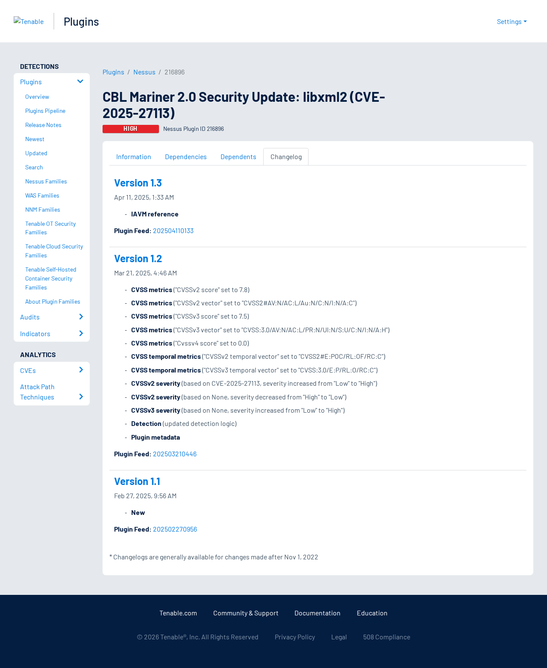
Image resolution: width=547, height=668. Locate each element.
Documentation (317, 613)
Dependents (238, 156)
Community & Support (246, 613)
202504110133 (173, 230)
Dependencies (186, 156)
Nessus (144, 72)
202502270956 (175, 529)
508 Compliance (386, 637)
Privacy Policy (295, 637)
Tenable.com (178, 613)
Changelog (286, 156)
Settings (509, 21)
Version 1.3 (138, 182)
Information (133, 156)
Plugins (81, 21)
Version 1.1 (137, 481)
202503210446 (175, 453)
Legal (339, 637)
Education (372, 613)
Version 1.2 (138, 258)
